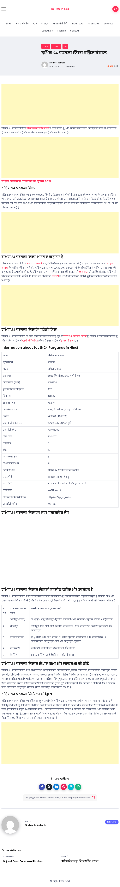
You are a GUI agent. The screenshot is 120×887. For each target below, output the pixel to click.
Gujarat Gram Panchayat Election (22, 861)
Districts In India (60, 9)
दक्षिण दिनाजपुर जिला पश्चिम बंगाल (79, 861)
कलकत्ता (84, 272)
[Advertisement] (60, 104)
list (65, 46)
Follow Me (111, 822)
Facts (45, 46)
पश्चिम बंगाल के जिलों (37, 128)
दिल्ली (55, 276)
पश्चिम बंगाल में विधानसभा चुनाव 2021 (26, 181)
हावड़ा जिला (67, 340)
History (56, 46)
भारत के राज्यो (34, 263)
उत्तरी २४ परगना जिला (74, 336)
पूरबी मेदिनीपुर (30, 340)
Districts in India (57, 62)
